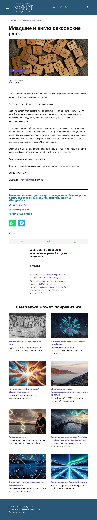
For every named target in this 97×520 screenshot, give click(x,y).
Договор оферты (17, 512)
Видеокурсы (18, 71)
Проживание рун (17, 436)
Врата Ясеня (36, 275)
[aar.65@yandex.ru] (10, 209)
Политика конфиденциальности (24, 509)
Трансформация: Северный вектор (69, 481)
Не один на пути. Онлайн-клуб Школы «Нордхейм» (24, 390)
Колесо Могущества (41, 281)
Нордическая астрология (43, 287)
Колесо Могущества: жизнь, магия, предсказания (26, 483)
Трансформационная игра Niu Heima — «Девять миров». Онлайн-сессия (69, 438)
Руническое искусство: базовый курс (25, 342)
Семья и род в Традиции (41, 290)
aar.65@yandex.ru (21, 209)
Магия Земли (48, 284)
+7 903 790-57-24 (20, 204)
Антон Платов (27, 180)
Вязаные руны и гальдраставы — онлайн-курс (68, 342)
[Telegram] (21, 223)
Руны (12, 233)
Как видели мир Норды (49, 278)
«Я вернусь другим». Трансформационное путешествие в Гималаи (69, 392)
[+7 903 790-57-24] (10, 205)
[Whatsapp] (12, 223)
